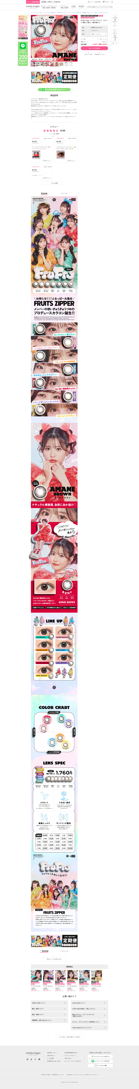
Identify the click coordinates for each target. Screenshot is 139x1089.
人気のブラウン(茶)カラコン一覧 (100, 12)
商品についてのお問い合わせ (54, 959)
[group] (36, 980)
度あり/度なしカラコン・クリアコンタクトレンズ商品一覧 (69, 12)
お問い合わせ (68, 1058)
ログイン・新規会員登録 (95, 1)
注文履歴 (115, 37)
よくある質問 (50, 1058)
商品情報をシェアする (99, 54)
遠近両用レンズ (81, 7)
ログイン (115, 25)
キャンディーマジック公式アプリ (102, 1056)
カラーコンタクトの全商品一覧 (49, 12)
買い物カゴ (106, 1)
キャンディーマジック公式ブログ (73, 1061)
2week (48, 7)
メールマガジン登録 (102, 1065)
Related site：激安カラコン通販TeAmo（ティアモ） (52, 1074)
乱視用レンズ (73, 7)
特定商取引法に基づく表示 (54, 1061)
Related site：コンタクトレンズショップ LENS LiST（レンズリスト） (82, 1074)
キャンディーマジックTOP (36, 12)
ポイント (115, 28)
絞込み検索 (115, 17)
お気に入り (115, 33)
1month (53, 7)
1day (43, 7)
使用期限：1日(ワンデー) (88, 12)
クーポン (115, 39)
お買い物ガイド (51, 1055)
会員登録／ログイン (52, 1052)
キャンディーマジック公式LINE (101, 1061)
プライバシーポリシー (70, 1055)
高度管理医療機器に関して (71, 1052)
